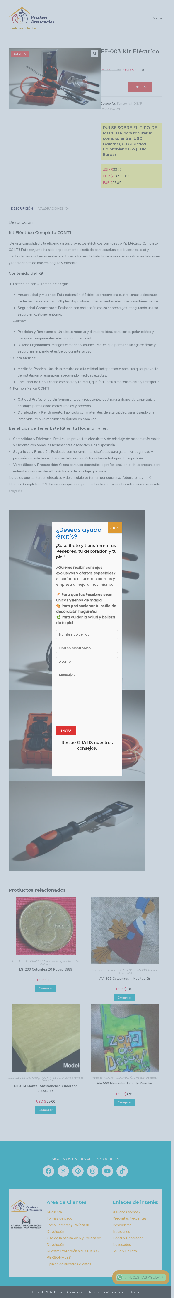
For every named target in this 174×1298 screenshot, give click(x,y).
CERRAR (115, 528)
